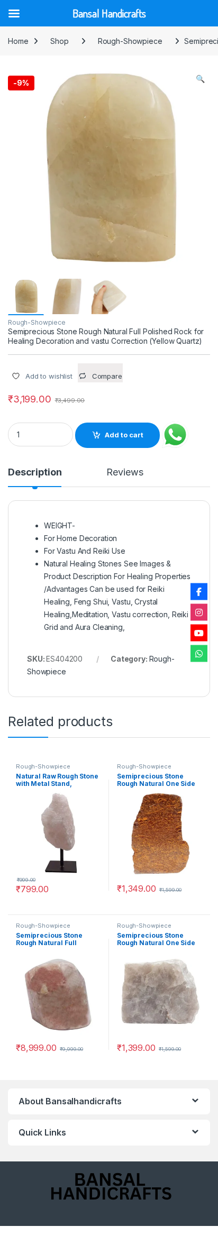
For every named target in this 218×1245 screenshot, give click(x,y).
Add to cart (124, 435)
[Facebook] (198, 591)
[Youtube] (198, 633)
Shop (59, 40)
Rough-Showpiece (130, 40)
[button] (200, 78)
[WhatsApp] (198, 653)
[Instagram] (198, 612)
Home (18, 40)
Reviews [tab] (124, 473)
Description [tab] (34, 473)
